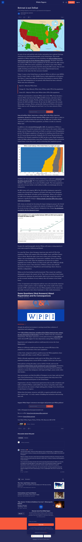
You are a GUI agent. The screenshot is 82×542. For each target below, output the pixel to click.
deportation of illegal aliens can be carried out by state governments (37, 366)
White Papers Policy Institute (29, 487)
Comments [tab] (20, 437)
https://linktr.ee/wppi (29, 417)
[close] (53, 505)
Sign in (78, 2)
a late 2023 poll (58, 337)
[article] (41, 486)
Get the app (47, 536)
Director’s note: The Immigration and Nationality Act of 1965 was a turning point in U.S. (34, 485)
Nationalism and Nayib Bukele (27, 493)
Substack (35, 539)
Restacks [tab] (26, 437)
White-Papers (20, 297)
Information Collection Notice (40, 528)
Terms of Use (47, 527)
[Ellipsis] (64, 450)
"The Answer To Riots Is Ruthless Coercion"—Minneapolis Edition (35, 502)
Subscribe (71, 2)
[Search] (63, 2)
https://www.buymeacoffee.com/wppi (37, 413)
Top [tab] (19, 479)
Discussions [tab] (27, 479)
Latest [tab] (22, 479)
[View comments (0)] (30, 489)
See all (20, 513)
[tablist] (23, 438)
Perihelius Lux (23, 449)
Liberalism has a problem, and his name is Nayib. (28, 494)
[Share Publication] (66, 2)
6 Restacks (33, 424)
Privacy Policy (50, 528)
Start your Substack (37, 536)
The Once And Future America (27, 483)
